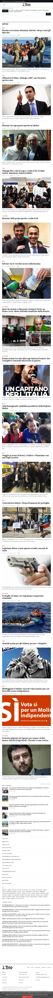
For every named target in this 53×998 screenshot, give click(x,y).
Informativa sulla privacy (41, 974)
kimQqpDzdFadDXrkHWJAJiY (10, 939)
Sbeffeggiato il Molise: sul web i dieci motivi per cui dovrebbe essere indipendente (25, 689)
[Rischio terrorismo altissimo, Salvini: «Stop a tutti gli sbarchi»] (26, 52)
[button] (4, 4)
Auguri (3, 841)
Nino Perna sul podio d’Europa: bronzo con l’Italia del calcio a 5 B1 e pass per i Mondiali (29, 797)
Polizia (4, 896)
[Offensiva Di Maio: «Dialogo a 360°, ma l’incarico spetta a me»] (26, 99)
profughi (8, 896)
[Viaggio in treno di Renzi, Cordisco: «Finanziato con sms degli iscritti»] (26, 477)
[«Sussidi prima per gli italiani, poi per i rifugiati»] (26, 663)
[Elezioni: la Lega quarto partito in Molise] (26, 145)
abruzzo (9, 889)
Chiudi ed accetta (27, 996)
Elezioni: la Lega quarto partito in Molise (20, 125)
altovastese (39, 889)
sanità (13, 896)
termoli (41, 896)
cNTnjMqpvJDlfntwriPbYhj (9, 921)
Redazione (21, 980)
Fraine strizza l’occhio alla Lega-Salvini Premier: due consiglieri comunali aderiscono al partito (26, 359)
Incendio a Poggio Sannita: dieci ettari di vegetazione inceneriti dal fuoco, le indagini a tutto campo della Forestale (30, 822)
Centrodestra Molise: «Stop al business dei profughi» (26, 503)
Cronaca (4, 974)
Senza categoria (6, 877)
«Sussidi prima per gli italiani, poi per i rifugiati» (24, 643)
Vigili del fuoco (20, 898)
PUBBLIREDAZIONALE (7, 871)
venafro (8, 898)
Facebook (38, 980)
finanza (38, 893)
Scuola (3, 874)
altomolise (25, 889)
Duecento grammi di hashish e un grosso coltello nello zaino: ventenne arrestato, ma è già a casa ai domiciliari (29, 830)
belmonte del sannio (11, 891)
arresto (45, 889)
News (3, 75)
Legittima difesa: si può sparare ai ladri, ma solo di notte (25, 549)
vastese (45, 896)
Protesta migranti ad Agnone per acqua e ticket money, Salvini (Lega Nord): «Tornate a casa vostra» (25, 739)
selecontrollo (34, 896)
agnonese (19, 889)
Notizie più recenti (45, 784)
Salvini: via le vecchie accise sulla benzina (21, 263)
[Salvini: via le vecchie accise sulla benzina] (26, 283)
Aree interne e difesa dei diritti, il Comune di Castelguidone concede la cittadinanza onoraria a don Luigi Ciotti (29, 11)
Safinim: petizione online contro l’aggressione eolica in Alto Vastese (25, 918)
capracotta (35, 891)
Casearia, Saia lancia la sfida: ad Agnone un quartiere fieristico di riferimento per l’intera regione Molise (27, 813)
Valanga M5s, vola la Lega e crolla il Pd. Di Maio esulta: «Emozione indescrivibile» (23, 172)
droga (33, 893)
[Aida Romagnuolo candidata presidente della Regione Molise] (26, 427)
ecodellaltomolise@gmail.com (42, 977)
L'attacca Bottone (6, 862)
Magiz (3, 918)
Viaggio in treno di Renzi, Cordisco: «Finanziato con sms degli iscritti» (25, 456)
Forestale (42, 893)
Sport (3, 880)
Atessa (4, 891)
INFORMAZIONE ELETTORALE (10, 856)
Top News (43, 967)
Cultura (4, 844)
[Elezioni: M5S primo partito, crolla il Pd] (26, 238)
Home (28, 967)
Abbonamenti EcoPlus (24, 977)
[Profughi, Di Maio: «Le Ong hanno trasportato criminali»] (26, 617)
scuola (27, 896)
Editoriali (4, 982)
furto (47, 893)
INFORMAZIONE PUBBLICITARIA (10, 859)
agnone (14, 889)
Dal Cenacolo (5, 847)
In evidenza (5, 306)
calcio (23, 891)
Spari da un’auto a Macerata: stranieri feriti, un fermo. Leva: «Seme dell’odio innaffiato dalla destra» (26, 310)
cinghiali (24, 893)
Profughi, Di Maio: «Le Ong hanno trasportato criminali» (22, 597)
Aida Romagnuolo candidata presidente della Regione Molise (26, 407)
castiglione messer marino (9, 893)
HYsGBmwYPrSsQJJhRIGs (9, 914)
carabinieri (42, 891)
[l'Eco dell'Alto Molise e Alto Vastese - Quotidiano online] (26, 4)
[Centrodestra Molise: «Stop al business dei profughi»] (26, 522)
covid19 (29, 893)
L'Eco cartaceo (6, 865)
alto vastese (32, 889)
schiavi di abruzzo (20, 896)
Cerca (48, 14)
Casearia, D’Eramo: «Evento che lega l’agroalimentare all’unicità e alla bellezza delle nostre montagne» (28, 805)
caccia (19, 891)
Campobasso (29, 891)
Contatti (21, 982)
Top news (4, 883)
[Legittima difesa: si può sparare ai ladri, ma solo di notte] (26, 570)
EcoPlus (49, 967)
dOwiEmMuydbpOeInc (8, 905)
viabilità (13, 898)
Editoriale (4, 850)
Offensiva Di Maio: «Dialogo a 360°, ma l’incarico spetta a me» (24, 79)
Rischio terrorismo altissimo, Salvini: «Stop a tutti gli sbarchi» (26, 31)
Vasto (3, 898)
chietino (19, 893)
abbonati (4, 889)
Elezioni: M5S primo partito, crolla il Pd (20, 218)
